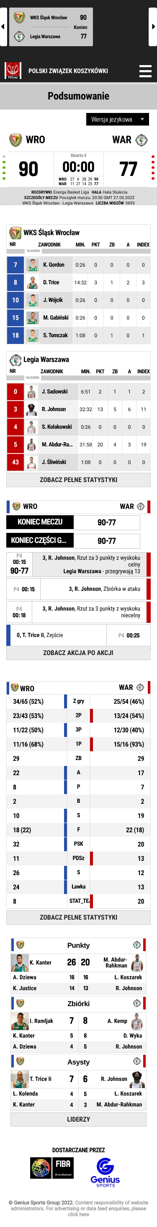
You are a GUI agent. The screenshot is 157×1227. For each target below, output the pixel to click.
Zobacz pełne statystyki (78, 480)
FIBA (52, 1172)
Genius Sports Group (105, 1172)
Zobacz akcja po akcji (78, 653)
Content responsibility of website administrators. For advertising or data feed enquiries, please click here (79, 1208)
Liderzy (78, 1119)
